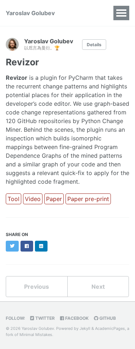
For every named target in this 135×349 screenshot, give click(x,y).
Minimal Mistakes (35, 334)
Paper (54, 198)
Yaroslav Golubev (30, 13)
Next (98, 286)
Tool (13, 198)
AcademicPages (110, 328)
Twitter (44, 318)
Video (33, 198)
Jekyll (85, 328)
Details (94, 44)
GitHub (107, 318)
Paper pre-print (88, 198)
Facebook (76, 318)
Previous (36, 286)
